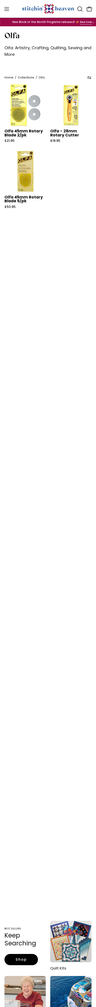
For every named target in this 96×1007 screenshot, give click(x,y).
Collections (26, 77)
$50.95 (10, 206)
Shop (21, 959)
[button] (79, 9)
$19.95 (55, 140)
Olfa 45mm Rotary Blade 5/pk (23, 199)
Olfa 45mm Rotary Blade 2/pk (23, 133)
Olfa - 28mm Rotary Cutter (64, 133)
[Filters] (89, 77)
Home (8, 77)
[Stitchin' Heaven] (48, 8)
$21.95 (9, 140)
